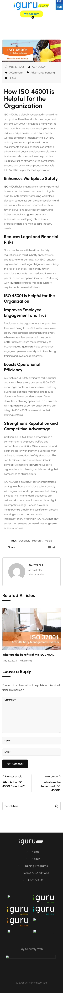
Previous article (13, 776)
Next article (51, 776)
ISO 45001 (10, 186)
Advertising (37, 72)
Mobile (48, 540)
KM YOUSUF (39, 66)
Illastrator (37, 540)
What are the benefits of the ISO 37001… (28, 654)
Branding (50, 72)
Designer (24, 540)
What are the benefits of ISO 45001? (51, 786)
